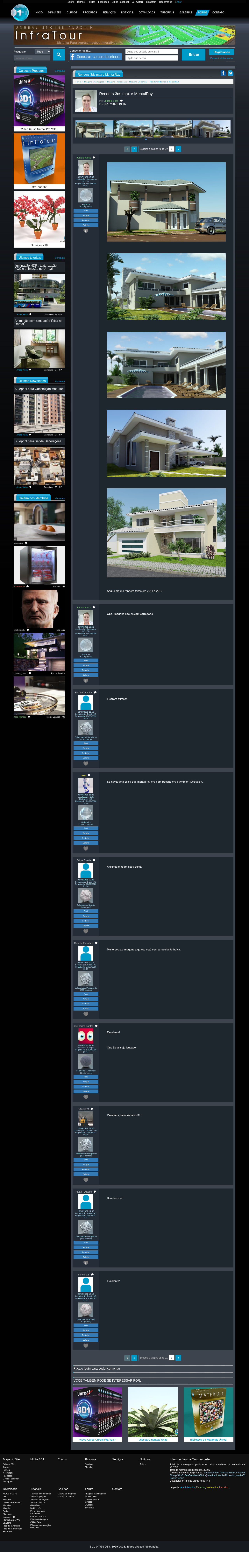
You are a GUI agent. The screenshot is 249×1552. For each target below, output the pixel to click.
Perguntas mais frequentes (37, 1512)
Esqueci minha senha (221, 58)
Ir (178, 149)
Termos (81, 2)
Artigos (143, 1464)
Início (39, 12)
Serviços (109, 12)
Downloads (147, 12)
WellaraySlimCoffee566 (232, 1472)
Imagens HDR (9, 1517)
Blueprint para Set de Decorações (38, 441)
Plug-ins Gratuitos (11, 1526)
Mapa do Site (11, 1459)
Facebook (103, 2)
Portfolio (85, 220)
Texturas (7, 1499)
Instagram (151, 2)
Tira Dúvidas (91, 1496)
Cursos (72, 12)
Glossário (34, 1505)
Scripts (6, 1511)
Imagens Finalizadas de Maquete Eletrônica (127, 82)
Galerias (186, 12)
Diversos (89, 1505)
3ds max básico (37, 1502)
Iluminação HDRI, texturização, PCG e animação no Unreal (36, 267)
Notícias (127, 12)
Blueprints (7, 1514)
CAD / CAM (35, 1522)
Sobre (71, 2)
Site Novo (89, 1507)
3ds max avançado (39, 1499)
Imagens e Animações (94, 82)
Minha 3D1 (54, 12)
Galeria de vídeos (66, 1496)
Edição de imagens (39, 1519)
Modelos (89, 1467)
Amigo (86, 215)
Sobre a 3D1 (9, 1464)
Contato (218, 12)
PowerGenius (177, 1478)
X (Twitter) (137, 2)
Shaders (7, 1523)
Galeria (86, 225)
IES (4, 1496)
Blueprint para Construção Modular (39, 389)
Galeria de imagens (67, 1493)
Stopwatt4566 (211, 1472)
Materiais (7, 1508)
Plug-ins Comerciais (12, 1528)
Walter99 (223, 1475)
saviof (232, 1475)
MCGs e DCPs (10, 1493)
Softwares (7, 1531)
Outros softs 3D (38, 1516)
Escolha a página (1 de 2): (154, 149)
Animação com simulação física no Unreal (38, 322)
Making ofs (35, 1508)
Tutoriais (167, 12)
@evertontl (211, 1475)
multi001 (240, 1475)
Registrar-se (165, 2)
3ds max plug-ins (38, 1496)
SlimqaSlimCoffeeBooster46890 (187, 1475)
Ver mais (60, 70)
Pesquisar (20, 51)
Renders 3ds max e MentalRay (126, 94)
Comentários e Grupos (92, 1500)
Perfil (86, 210)
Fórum (202, 12)
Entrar (178, 2)
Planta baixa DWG (11, 1520)
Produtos (90, 12)
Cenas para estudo (12, 1502)
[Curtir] (86, 1180)
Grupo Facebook (120, 2)
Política (91, 2)
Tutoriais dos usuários (40, 1493)
